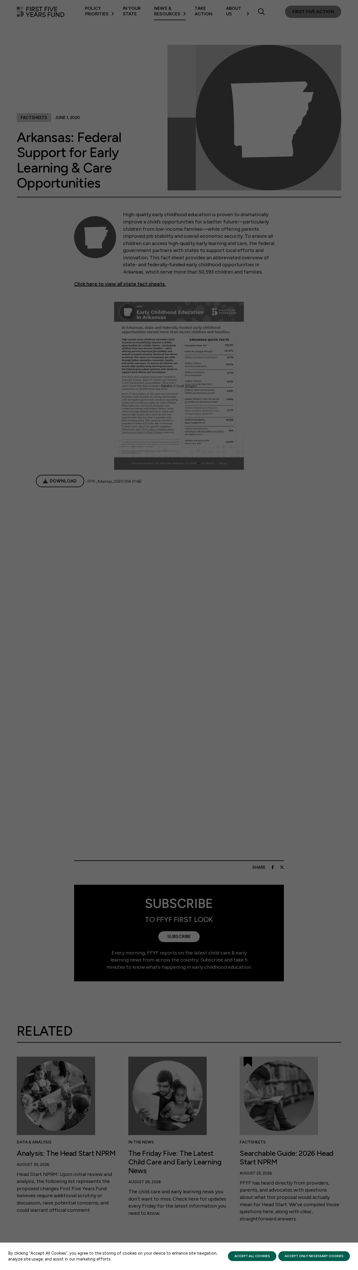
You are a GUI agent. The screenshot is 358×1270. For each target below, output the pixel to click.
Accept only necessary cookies (314, 1256)
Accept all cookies (252, 1256)
